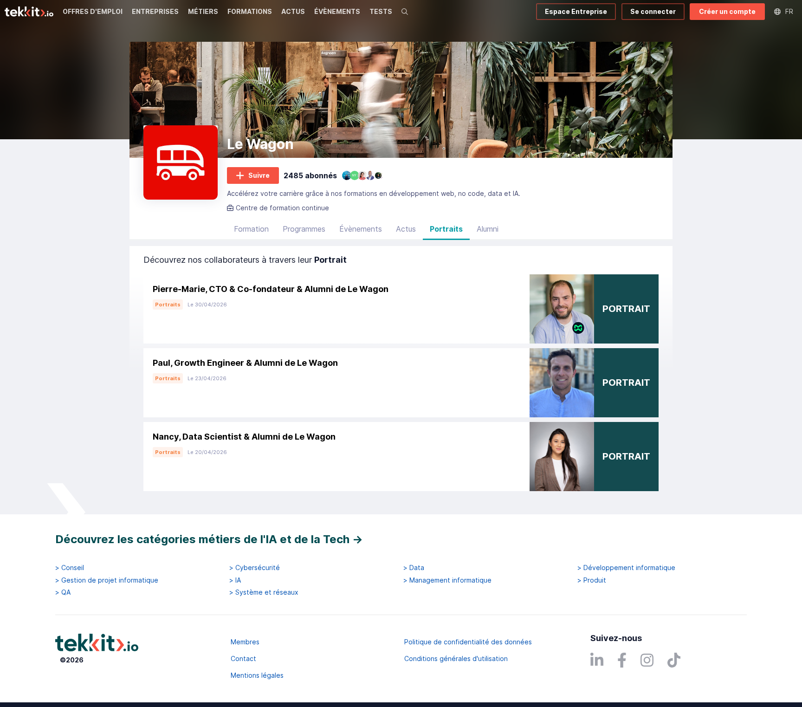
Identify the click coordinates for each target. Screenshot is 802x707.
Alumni (487, 229)
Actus (406, 229)
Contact (243, 658)
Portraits (446, 229)
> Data (413, 567)
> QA (63, 592)
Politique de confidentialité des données (468, 642)
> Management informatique (447, 580)
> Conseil (69, 567)
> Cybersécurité (254, 567)
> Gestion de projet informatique (106, 580)
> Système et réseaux (263, 592)
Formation (251, 229)
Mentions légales (257, 675)
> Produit (591, 580)
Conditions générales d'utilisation (456, 658)
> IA (235, 580)
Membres (245, 642)
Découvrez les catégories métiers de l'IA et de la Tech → (209, 539)
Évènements (360, 229)
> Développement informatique (626, 567)
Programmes (304, 229)
